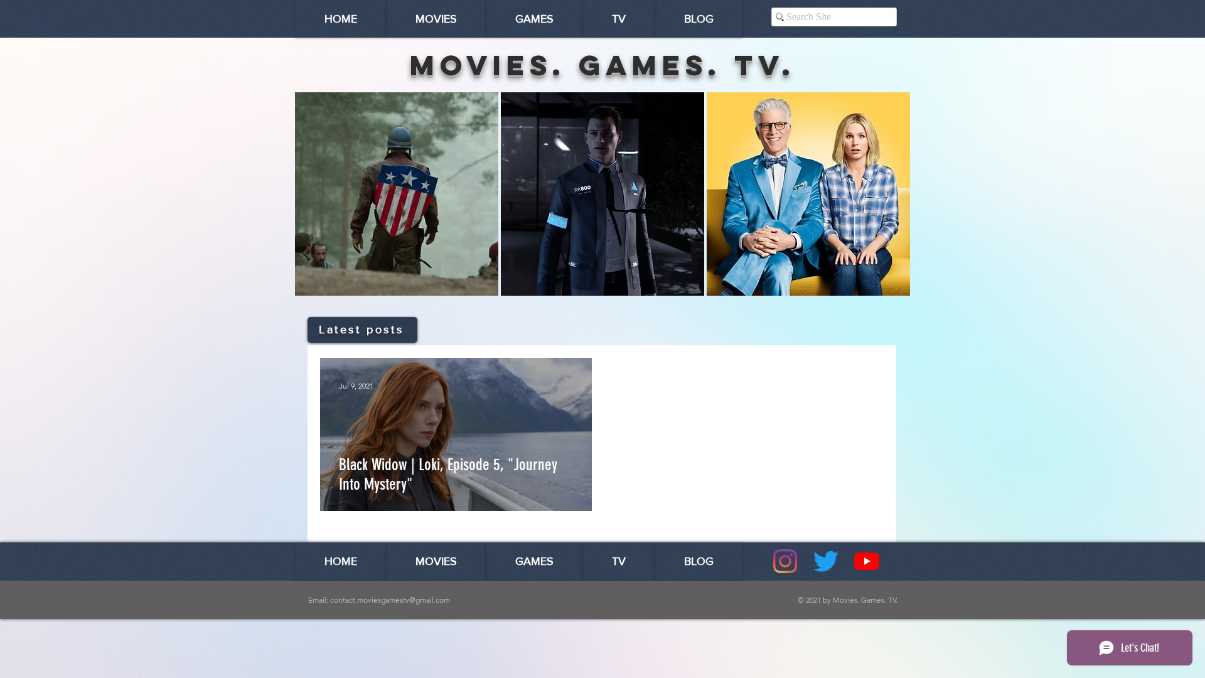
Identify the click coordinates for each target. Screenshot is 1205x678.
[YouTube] (866, 561)
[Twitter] (825, 561)
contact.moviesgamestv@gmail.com (390, 600)
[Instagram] (785, 561)
